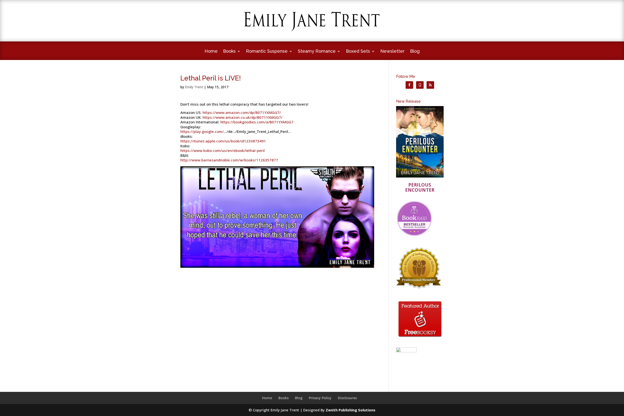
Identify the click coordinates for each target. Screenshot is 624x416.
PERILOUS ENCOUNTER (419, 187)
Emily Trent (194, 87)
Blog (415, 52)
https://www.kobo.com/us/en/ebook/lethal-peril (222, 150)
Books (229, 52)
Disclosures (347, 398)
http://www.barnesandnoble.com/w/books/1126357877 (229, 160)
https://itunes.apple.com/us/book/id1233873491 (223, 141)
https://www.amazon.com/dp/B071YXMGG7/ (242, 112)
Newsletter (392, 52)
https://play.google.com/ (202, 131)
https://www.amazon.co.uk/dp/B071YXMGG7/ (243, 117)
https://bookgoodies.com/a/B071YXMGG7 (256, 121)
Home (211, 52)
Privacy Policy (320, 398)
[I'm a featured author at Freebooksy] (420, 337)
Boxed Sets (358, 52)
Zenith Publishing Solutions (350, 409)
